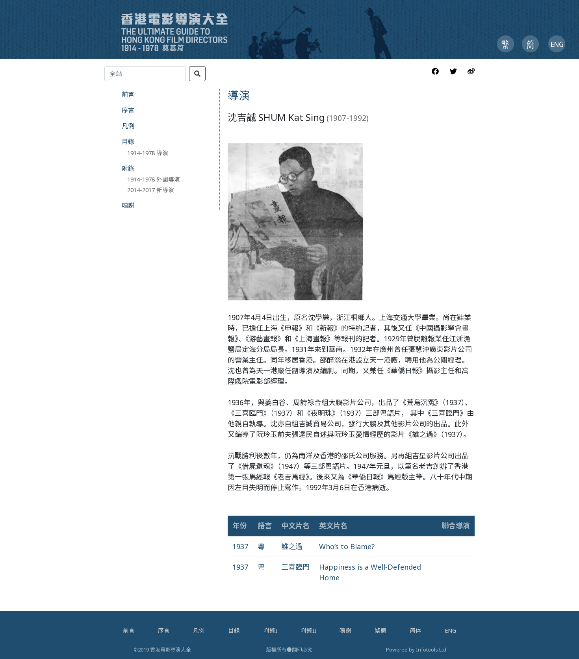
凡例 (128, 125)
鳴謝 (128, 205)
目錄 (128, 141)
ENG (450, 630)
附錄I (270, 630)
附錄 (128, 168)
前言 (128, 94)
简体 (415, 630)
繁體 (380, 630)
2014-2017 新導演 (150, 190)
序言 (128, 110)
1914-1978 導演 (147, 153)
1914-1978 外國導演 (153, 179)
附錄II (308, 630)
